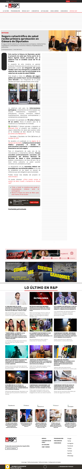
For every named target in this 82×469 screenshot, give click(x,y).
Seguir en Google (34, 202)
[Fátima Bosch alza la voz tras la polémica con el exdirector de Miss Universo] (26, 415)
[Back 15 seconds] (42, 466)
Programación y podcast (66, 466)
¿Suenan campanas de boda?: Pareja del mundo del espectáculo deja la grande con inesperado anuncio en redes (41, 425)
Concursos (64, 11)
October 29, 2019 (13, 138)
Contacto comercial (11, 448)
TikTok (69, 441)
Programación (15, 11)
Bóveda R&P (73, 11)
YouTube (69, 451)
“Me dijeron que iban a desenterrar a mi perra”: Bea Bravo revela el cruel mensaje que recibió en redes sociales (70, 425)
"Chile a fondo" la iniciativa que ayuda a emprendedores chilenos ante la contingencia (25, 189)
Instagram (70, 443)
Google (69, 438)
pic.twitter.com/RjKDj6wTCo (17, 133)
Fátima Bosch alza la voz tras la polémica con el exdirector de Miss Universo (26, 425)
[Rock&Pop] (13, 6)
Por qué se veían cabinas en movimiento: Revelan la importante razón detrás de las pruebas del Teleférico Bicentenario (11, 425)
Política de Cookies (43, 462)
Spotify (69, 453)
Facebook (70, 446)
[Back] (38, 466)
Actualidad (44, 11)
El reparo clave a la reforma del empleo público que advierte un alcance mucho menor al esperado (55, 425)
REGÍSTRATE (74, 1)
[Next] (51, 466)
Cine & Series (54, 11)
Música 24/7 (26, 11)
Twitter (69, 448)
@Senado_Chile (13, 128)
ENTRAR (67, 1)
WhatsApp (70, 455)
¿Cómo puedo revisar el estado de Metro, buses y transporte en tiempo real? (24, 181)
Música (44, 438)
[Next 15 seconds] (48, 466)
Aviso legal (24, 462)
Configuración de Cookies (54, 462)
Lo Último (6, 11)
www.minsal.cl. (13, 176)
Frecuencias (58, 440)
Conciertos (35, 11)
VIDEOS (12, 1)
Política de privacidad (32, 462)
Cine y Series (46, 447)
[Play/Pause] (45, 466)
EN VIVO (7, 1)
